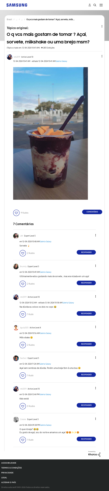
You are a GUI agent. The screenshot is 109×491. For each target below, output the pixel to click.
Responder (86, 252)
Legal (4, 478)
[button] (97, 56)
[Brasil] (16, 5)
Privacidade (7, 473)
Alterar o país (8, 482)
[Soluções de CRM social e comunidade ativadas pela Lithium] (94, 454)
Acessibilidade (8, 463)
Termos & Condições (11, 468)
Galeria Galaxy (61, 61)
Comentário (92, 212)
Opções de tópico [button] (97, 26)
